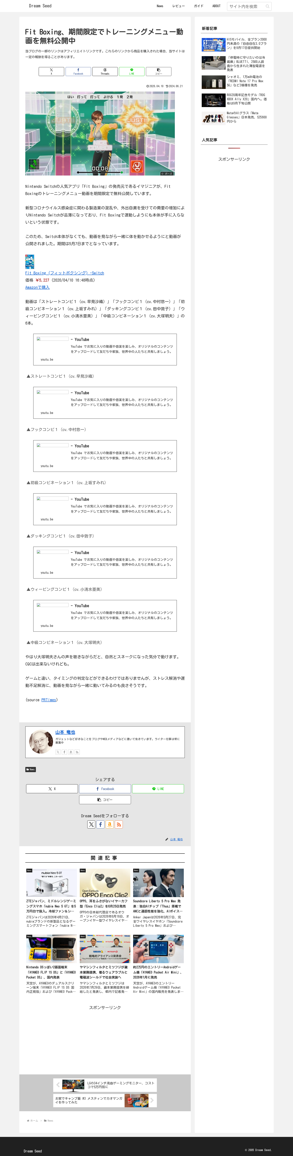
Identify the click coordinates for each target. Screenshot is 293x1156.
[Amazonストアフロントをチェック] (70, 752)
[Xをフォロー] (58, 752)
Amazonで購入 (37, 287)
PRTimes (48, 700)
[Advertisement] (105, 1039)
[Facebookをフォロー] (64, 752)
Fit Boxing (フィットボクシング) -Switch (64, 273)
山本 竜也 (65, 732)
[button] (267, 6)
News (32, 769)
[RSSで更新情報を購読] (77, 752)
